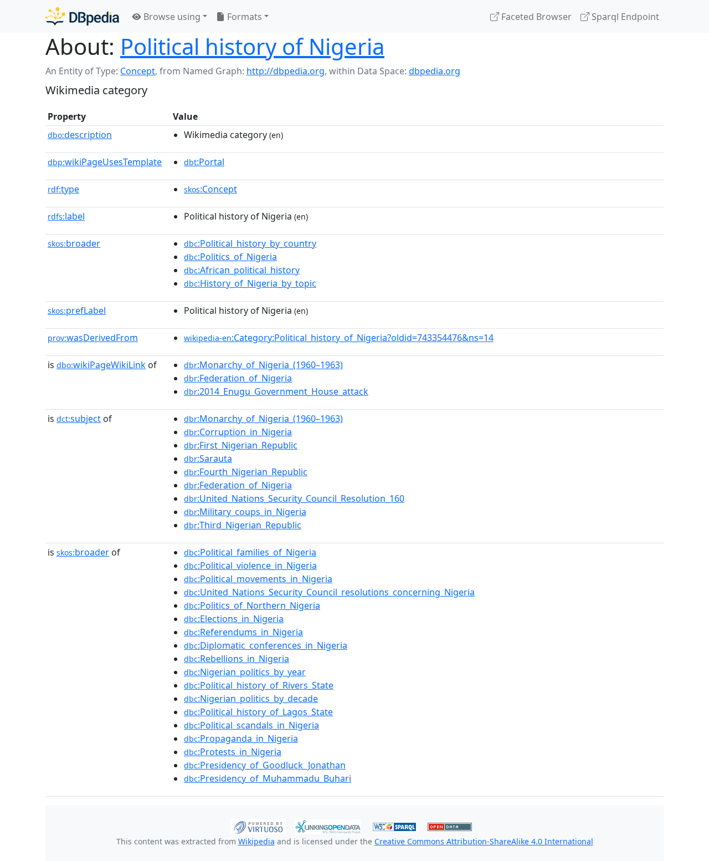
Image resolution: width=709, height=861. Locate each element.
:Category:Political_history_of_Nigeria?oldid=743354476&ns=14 (339, 338)
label (66, 216)
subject (78, 418)
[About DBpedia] (82, 16)
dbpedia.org (434, 71)
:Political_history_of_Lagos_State (258, 712)
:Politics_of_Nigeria (230, 257)
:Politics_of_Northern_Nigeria (252, 605)
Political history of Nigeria (252, 46)
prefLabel (77, 310)
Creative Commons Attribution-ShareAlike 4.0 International (483, 841)
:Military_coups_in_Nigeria (245, 512)
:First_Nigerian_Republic (240, 445)
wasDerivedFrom (93, 338)
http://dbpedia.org (285, 71)
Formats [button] (243, 17)
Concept (137, 71)
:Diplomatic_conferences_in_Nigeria (265, 645)
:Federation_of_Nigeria (238, 378)
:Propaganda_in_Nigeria (241, 738)
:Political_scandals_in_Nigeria (251, 725)
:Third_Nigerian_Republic (242, 525)
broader (74, 243)
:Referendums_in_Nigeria (243, 632)
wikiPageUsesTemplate (105, 162)
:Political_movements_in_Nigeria (258, 579)
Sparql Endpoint (624, 17)
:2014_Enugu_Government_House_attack (276, 391)
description (80, 135)
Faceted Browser (535, 17)
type (63, 189)
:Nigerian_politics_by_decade (251, 698)
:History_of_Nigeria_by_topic (250, 283)
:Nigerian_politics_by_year (245, 672)
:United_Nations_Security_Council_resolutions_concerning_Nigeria (329, 592)
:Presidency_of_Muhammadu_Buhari (267, 778)
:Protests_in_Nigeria (232, 752)
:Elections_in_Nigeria (234, 619)
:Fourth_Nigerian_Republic (245, 472)
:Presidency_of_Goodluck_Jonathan (265, 765)
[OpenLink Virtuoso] (258, 825)
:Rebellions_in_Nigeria (236, 659)
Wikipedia (256, 841)
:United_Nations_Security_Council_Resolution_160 (294, 498)
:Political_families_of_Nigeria (250, 552)
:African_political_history (242, 270)
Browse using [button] (171, 17)
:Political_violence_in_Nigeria (250, 565)
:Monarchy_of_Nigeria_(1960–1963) (263, 365)
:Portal (204, 162)
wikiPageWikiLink (101, 365)
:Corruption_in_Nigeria (238, 432)
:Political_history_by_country (250, 243)
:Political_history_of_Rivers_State (258, 685)
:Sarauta (208, 458)
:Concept (210, 189)
